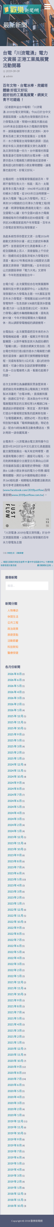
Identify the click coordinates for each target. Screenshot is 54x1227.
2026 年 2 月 (15, 704)
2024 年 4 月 (15, 813)
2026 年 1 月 (15, 710)
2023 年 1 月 (15, 903)
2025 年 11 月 (15, 722)
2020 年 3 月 (15, 1103)
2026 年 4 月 (15, 692)
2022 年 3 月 (15, 964)
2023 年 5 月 (15, 879)
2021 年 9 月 (15, 1000)
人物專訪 (13, 610)
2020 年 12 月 (15, 1048)
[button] (49, 8)
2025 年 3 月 (15, 746)
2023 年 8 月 (15, 861)
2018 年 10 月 (15, 1205)
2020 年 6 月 (15, 1084)
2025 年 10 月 (15, 728)
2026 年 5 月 (15, 686)
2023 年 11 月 (15, 843)
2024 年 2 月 (15, 825)
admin (9, 76)
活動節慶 (19, 553)
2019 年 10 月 (15, 1133)
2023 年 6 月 (15, 873)
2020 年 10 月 (15, 1060)
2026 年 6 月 (15, 680)
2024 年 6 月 (15, 800)
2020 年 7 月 (15, 1078)
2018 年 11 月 (15, 1199)
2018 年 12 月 (15, 1193)
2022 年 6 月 (15, 945)
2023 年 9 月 (15, 855)
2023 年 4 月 (15, 885)
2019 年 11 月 (15, 1127)
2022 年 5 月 (15, 952)
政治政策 (13, 628)
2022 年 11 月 (15, 915)
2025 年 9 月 (15, 734)
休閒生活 (10, 553)
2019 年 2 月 (15, 1181)
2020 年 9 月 (15, 1066)
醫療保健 (13, 652)
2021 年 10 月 (15, 994)
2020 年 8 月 (15, 1072)
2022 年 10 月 (15, 921)
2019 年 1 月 (15, 1187)
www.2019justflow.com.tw (27, 495)
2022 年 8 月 (15, 933)
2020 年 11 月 (15, 1054)
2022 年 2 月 (15, 970)
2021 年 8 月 (15, 1006)
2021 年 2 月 (15, 1036)
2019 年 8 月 (15, 1145)
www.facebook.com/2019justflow (24, 490)
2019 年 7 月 (15, 1151)
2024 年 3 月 (15, 819)
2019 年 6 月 (15, 1157)
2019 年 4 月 (15, 1169)
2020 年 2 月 (15, 1109)
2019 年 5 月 (15, 1163)
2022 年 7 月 (15, 939)
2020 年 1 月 (15, 1115)
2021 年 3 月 (15, 1030)
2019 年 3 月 (15, 1175)
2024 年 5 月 (15, 806)
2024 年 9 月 (15, 782)
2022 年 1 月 (15, 976)
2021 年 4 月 (15, 1024)
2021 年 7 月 (15, 1012)
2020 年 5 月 (15, 1091)
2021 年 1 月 (15, 1042)
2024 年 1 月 (15, 831)
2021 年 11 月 (15, 988)
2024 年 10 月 (15, 776)
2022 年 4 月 (15, 958)
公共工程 (13, 622)
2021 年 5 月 (15, 1018)
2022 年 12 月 (15, 909)
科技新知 (13, 646)
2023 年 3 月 (15, 891)
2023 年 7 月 (15, 867)
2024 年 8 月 (15, 788)
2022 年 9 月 (15, 927)
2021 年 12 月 (15, 982)
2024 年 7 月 (15, 794)
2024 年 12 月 (15, 764)
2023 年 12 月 (15, 837)
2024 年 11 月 (15, 770)
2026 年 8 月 (15, 674)
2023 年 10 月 (15, 849)
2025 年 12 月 (15, 716)
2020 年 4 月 (15, 1097)
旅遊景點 (13, 634)
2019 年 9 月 (15, 1139)
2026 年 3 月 (15, 698)
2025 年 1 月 (15, 758)
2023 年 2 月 (15, 897)
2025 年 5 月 (15, 740)
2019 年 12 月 (15, 1121)
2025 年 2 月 (15, 752)
